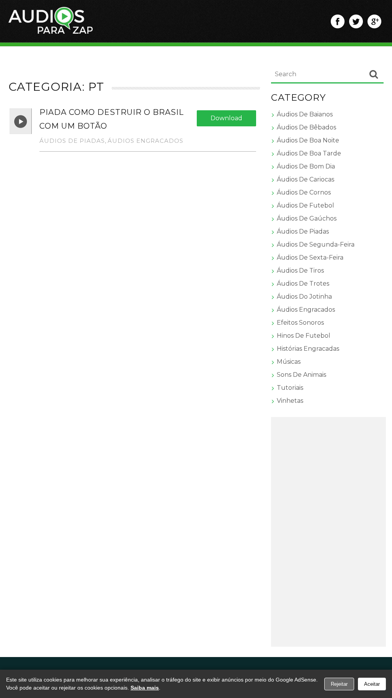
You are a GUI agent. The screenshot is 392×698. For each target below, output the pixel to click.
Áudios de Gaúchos (306, 218)
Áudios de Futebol (305, 205)
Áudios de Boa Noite (308, 140)
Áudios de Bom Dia (306, 166)
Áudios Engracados (145, 140)
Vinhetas (290, 400)
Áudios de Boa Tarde (309, 153)
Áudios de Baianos (305, 114)
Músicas (289, 361)
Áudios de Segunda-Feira (315, 244)
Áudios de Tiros (300, 270)
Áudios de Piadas (72, 140)
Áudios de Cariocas (305, 179)
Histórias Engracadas (308, 348)
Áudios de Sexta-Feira (310, 257)
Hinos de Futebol (303, 335)
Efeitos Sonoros (300, 322)
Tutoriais (290, 387)
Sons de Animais (301, 374)
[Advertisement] (328, 532)
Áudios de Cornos (304, 192)
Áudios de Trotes (303, 283)
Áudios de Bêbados (306, 127)
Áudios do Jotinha (304, 296)
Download (226, 118)
